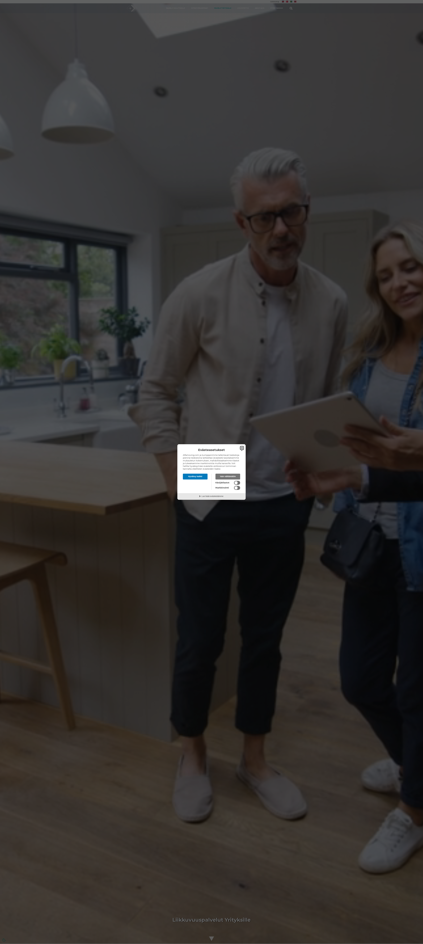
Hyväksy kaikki (195, 476)
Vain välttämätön (228, 476)
